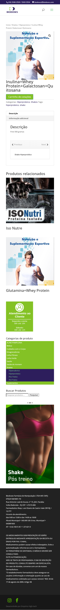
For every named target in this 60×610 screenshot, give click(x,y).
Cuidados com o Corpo (16, 349)
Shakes (15, 25)
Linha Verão (12, 358)
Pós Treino (13, 376)
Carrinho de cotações (19, 96)
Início (8, 25)
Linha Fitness (12, 355)
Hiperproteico (24, 25)
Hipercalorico (14, 370)
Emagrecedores (13, 352)
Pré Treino (13, 380)
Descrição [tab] (13, 113)
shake (22, 105)
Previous (18, 144)
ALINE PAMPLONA (14, 342)
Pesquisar (34, 395)
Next (43, 144)
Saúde (9, 361)
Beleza (9, 345)
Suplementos (12, 383)
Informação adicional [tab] (18, 118)
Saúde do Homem (14, 364)
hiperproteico (12, 105)
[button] (49, 35)
